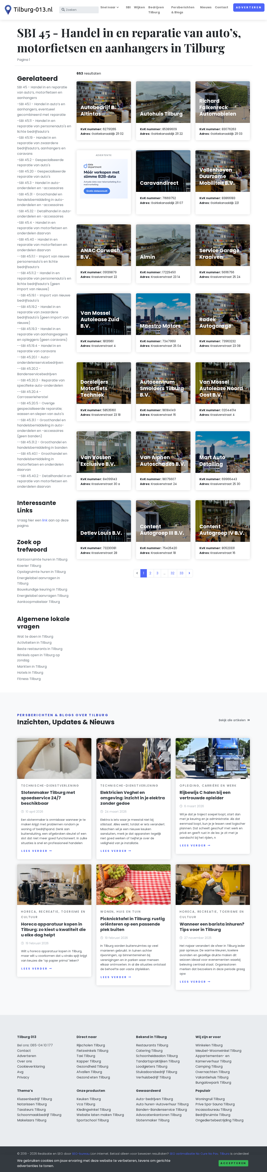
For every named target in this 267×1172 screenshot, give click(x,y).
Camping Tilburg (209, 1066)
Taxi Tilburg (86, 1055)
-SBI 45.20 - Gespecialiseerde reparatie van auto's (41, 174)
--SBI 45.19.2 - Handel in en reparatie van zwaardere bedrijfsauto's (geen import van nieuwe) (43, 314)
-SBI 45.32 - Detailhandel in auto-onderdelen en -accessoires (44, 214)
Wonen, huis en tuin (120, 912)
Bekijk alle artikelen (232, 720)
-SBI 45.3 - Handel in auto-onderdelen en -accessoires (40, 185)
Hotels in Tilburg (30, 672)
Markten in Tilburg (32, 666)
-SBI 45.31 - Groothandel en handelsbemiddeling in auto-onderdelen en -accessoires (40, 199)
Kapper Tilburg (89, 1061)
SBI (128, 7)
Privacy (23, 1077)
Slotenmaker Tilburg (152, 1120)
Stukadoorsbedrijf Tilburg (156, 1072)
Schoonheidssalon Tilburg (157, 1055)
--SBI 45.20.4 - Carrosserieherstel (32, 394)
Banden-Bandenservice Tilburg (161, 1109)
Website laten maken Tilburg (100, 1114)
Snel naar (108, 7)
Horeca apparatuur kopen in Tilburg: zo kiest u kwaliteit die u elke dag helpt (53, 929)
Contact (221, 7)
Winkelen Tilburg (209, 1045)
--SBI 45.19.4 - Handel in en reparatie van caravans (39, 348)
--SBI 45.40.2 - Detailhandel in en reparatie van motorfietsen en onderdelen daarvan (44, 481)
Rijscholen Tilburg (91, 1045)
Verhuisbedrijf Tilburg (153, 1077)
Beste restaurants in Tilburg (39, 648)
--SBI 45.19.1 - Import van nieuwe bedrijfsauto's (43, 298)
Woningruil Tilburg (210, 1099)
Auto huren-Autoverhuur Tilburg (162, 1104)
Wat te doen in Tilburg (35, 636)
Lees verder (34, 851)
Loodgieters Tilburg (151, 1066)
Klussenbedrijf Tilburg (34, 1099)
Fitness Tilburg (29, 678)
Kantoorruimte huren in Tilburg (42, 559)
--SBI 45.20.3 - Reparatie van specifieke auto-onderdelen (41, 383)
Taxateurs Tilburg (31, 1109)
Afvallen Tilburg (89, 1072)
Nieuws (206, 7)
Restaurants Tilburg (152, 1045)
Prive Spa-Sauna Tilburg (215, 1104)
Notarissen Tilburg (32, 1104)
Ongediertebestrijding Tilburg (219, 1120)
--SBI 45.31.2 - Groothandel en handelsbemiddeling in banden (42, 445)
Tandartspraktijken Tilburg (158, 1061)
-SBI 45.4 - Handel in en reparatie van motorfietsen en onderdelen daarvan (42, 228)
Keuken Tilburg (89, 1099)
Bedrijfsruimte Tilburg (212, 1114)
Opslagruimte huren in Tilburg (41, 571)
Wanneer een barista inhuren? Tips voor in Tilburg (212, 926)
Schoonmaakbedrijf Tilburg (39, 1114)
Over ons (24, 1061)
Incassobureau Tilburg (213, 1109)
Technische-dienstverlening (50, 785)
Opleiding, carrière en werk (208, 785)
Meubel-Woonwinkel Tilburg (218, 1050)
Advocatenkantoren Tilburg (158, 1114)
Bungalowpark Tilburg (213, 1082)
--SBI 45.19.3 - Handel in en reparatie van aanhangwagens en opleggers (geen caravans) (42, 334)
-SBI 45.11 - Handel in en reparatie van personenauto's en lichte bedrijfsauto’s (44, 126)
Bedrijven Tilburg (156, 9)
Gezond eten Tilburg (93, 1077)
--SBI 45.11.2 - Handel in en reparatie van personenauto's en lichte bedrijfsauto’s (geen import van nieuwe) (44, 281)
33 (181, 573)
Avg (20, 1072)
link (45, 520)
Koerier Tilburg (29, 565)
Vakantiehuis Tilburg (211, 1077)
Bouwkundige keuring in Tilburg (42, 589)
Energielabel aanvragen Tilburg (42, 595)
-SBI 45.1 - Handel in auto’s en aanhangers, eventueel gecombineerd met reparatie (41, 109)
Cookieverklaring (31, 1066)
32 (172, 573)
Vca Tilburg (86, 1104)
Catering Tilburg (149, 1050)
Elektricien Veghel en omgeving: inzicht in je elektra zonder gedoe (132, 798)
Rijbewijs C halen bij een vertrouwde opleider (205, 795)
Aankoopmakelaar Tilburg (38, 601)
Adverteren (249, 7)
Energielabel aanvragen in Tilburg (38, 581)
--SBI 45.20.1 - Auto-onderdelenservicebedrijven (40, 360)
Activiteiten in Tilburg (34, 642)
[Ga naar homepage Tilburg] (28, 9)
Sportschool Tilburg (93, 1120)
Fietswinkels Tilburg (92, 1050)
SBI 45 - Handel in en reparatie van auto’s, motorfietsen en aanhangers (42, 92)
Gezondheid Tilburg (92, 1066)
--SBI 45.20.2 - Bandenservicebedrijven (37, 371)
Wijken (139, 7)
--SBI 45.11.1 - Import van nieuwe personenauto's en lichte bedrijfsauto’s (43, 261)
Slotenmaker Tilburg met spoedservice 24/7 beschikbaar (48, 798)
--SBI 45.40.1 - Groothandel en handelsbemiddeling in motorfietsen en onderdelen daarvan (42, 461)
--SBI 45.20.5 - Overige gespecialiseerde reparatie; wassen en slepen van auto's (40, 408)
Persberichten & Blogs (182, 9)
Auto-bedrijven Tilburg (154, 1099)
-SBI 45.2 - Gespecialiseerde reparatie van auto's (40, 162)
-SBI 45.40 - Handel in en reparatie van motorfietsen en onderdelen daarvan (42, 244)
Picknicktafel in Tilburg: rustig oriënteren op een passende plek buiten (132, 924)
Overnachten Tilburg (212, 1072)
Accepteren (233, 1163)
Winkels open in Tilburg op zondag (38, 658)
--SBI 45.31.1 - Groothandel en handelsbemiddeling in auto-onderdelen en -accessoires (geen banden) (41, 428)
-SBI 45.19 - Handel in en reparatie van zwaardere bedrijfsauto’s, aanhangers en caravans (41, 145)
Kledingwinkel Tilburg (94, 1109)
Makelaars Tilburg (31, 1120)
